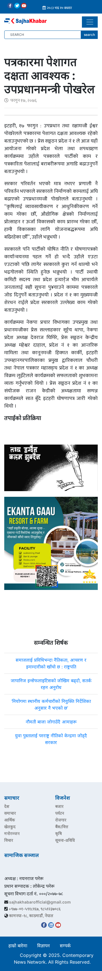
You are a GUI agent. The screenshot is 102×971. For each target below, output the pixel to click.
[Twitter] (17, 5)
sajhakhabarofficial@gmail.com (40, 902)
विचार (8, 840)
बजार (59, 806)
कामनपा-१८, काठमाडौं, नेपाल (31, 915)
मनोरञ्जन (12, 833)
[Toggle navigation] (90, 22)
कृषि (58, 833)
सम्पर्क (65, 945)
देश (6, 806)
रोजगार (60, 819)
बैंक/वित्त (61, 826)
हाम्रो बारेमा (17, 945)
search (89, 34)
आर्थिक (9, 819)
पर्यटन (59, 813)
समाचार (10, 813)
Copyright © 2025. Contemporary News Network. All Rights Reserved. (54, 958)
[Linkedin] (51, 925)
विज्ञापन (43, 945)
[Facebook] (10, 5)
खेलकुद (10, 826)
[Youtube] (24, 5)
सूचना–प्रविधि (65, 840)
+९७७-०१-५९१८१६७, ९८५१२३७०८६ (34, 908)
